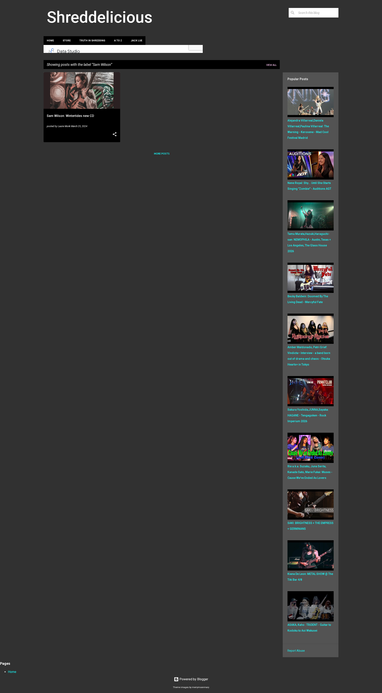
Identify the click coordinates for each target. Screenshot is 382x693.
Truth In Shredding (92, 40)
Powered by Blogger (193, 679)
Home (50, 40)
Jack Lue (136, 40)
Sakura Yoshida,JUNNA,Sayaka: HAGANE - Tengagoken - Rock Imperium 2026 (308, 415)
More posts (162, 153)
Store (67, 40)
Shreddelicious (99, 17)
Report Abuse (296, 650)
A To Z (118, 40)
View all (271, 65)
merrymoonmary (200, 687)
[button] (114, 134)
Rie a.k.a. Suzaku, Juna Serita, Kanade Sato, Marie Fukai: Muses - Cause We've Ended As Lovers (309, 472)
